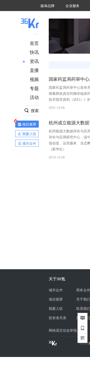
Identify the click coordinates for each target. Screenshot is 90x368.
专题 (34, 88)
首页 (34, 43)
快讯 (34, 52)
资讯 (34, 61)
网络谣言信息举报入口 (66, 330)
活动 (34, 97)
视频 (34, 79)
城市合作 (56, 289)
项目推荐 (56, 299)
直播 (34, 70)
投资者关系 (57, 317)
